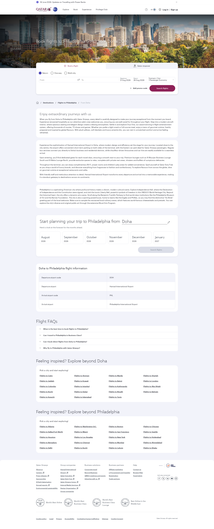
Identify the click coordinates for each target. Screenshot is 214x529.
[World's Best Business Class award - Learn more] (68, 502)
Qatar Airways (42, 465)
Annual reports (41, 485)
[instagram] (176, 478)
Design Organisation (68, 488)
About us (39, 469)
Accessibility (69, 519)
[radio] (50, 237)
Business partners (116, 465)
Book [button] (75, 9)
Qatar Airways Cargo (68, 482)
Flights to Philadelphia (67, 103)
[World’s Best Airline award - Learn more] (40, 502)
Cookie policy (41, 519)
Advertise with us (91, 479)
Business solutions (92, 465)
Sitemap (105, 519)
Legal (51, 519)
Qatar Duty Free (66, 479)
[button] (108, 329)
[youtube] (172, 478)
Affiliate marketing (116, 469)
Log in (165, 9)
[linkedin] (167, 478)
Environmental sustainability (47, 488)
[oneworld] (55, 9)
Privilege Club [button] (101, 9)
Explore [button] (66, 9)
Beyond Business (91, 473)
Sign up (174, 9)
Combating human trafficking (88, 519)
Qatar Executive (66, 476)
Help (135, 465)
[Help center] (146, 9)
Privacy (59, 519)
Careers (39, 473)
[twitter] (163, 478)
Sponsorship (41, 479)
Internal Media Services (69, 485)
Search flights (156, 250)
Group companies (68, 465)
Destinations (48, 103)
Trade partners (114, 479)
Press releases (41, 476)
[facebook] (159, 478)
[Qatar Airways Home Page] (44, 9)
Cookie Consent (117, 519)
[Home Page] (37, 102)
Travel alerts (137, 476)
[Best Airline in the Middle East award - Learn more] (125, 502)
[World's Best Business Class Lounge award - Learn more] (97, 502)
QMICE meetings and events (95, 476)
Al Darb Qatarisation (43, 482)
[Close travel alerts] (176, 2)
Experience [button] (86, 9)
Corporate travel (91, 469)
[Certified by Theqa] (167, 467)
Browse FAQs (138, 473)
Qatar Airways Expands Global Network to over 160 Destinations (67, 2)
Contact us (137, 469)
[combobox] (144, 221)
